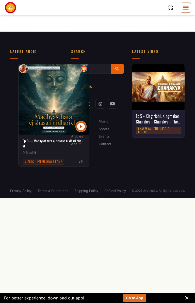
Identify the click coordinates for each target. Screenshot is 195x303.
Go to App (134, 298)
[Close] (187, 298)
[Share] (81, 161)
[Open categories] (171, 8)
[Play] (81, 126)
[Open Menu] (186, 8)
